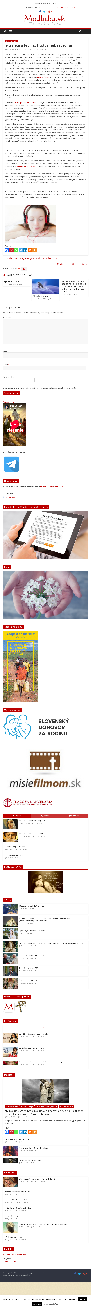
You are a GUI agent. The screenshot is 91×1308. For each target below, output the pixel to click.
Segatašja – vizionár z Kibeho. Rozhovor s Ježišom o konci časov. (44, 1224)
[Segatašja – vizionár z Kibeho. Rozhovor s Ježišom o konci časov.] (11, 1223)
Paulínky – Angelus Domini (15, 846)
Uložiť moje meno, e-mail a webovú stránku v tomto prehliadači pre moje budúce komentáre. (40, 388)
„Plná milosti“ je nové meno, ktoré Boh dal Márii (37, 1179)
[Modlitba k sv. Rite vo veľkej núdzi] (11, 819)
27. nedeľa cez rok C (12, 1216)
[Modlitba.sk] (5, 31)
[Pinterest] (11, 250)
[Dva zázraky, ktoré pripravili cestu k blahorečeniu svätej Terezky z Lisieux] (10, 1059)
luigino (21, 49)
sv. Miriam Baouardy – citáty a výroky (66, 7)
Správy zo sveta (51, 1107)
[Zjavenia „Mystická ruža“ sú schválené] (10, 930)
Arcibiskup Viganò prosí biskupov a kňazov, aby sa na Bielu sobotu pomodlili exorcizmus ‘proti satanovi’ (45, 1112)
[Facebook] (7, 250)
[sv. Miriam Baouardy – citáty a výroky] (10, 1031)
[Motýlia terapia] (45, 280)
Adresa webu (8, 377)
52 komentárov (21, 858)
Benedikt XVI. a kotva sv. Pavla (16, 1200)
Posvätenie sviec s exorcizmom (17, 1139)
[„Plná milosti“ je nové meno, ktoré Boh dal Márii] (11, 1178)
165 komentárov (39, 823)
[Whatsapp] (16, 250)
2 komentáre (37, 1227)
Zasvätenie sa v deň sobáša (30, 1160)
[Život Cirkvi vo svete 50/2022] (10, 967)
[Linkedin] (25, 250)
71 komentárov (22, 849)
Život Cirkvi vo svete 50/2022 (30, 968)
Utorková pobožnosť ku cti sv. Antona (19, 1192)
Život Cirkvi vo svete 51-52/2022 (31, 955)
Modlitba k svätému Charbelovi (31, 833)
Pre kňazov (40, 1107)
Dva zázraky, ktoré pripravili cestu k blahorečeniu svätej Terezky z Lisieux (47, 1059)
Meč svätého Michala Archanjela (31, 906)
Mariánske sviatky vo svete (72, 264)
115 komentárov (40, 836)
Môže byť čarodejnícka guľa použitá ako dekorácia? (31, 258)
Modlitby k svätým (27, 1107)
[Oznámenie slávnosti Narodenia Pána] (10, 1147)
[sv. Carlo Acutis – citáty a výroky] (10, 1045)
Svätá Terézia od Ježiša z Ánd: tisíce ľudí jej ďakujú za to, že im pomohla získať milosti (52, 943)
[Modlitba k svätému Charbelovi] (11, 832)
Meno (6, 351)
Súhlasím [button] (82, 1299)
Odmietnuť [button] (37, 1304)
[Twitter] (21, 250)
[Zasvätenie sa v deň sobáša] (10, 1159)
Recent (46, 815)
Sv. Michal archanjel (66, 1107)
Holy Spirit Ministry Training (26, 102)
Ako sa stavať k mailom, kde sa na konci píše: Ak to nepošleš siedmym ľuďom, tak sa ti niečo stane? (74, 286)
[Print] (30, 250)
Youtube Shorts (9, 402)
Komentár (7, 317)
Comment (75, 815)
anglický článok (43, 77)
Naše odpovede (11, 41)
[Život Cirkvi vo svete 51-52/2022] (10, 954)
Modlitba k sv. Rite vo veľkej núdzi (32, 820)
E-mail (6, 364)
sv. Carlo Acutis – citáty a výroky (31, 1045)
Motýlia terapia (40, 295)
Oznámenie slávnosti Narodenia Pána (33, 1148)
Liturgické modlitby (12, 1107)
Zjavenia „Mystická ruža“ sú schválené (33, 931)
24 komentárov (44, 49)
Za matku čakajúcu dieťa (14, 855)
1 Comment (21, 1194)
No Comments (39, 1033)
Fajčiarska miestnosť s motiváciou (18, 1208)
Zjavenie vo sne (11, 281)
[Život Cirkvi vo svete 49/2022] (10, 979)
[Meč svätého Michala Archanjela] (10, 905)
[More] (34, 250)
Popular (18, 815)
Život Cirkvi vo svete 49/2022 (30, 980)
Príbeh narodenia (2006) (14, 1237)
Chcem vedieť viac (51, 1304)
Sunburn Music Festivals (26, 166)
